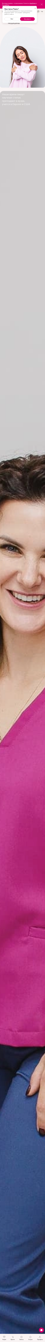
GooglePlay (5, 5)
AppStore (32, 3)
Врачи (13, 1339)
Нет (11, 19)
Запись (21, 1339)
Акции (4, 1339)
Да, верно (27, 19)
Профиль (40, 1339)
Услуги (30, 1339)
